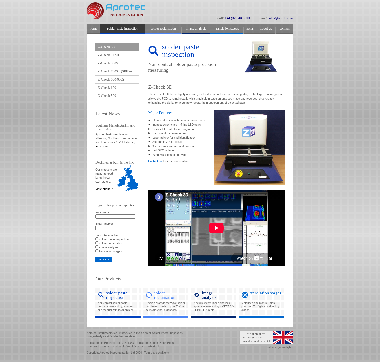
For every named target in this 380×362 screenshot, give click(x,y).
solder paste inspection (114, 239)
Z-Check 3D (106, 47)
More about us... (105, 189)
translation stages (110, 251)
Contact (284, 28)
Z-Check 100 (107, 87)
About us (266, 28)
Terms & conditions (156, 352)
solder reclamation (110, 243)
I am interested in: (107, 235)
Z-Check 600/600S (111, 79)
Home (93, 28)
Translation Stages (227, 28)
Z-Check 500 (107, 96)
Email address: (105, 223)
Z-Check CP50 (108, 55)
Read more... (103, 146)
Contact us (155, 161)
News (250, 28)
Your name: (102, 212)
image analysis (108, 247)
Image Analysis (196, 28)
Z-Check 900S (108, 63)
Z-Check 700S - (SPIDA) (115, 71)
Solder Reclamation (163, 28)
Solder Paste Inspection (122, 28)
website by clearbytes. (280, 347)
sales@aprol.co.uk (280, 18)
